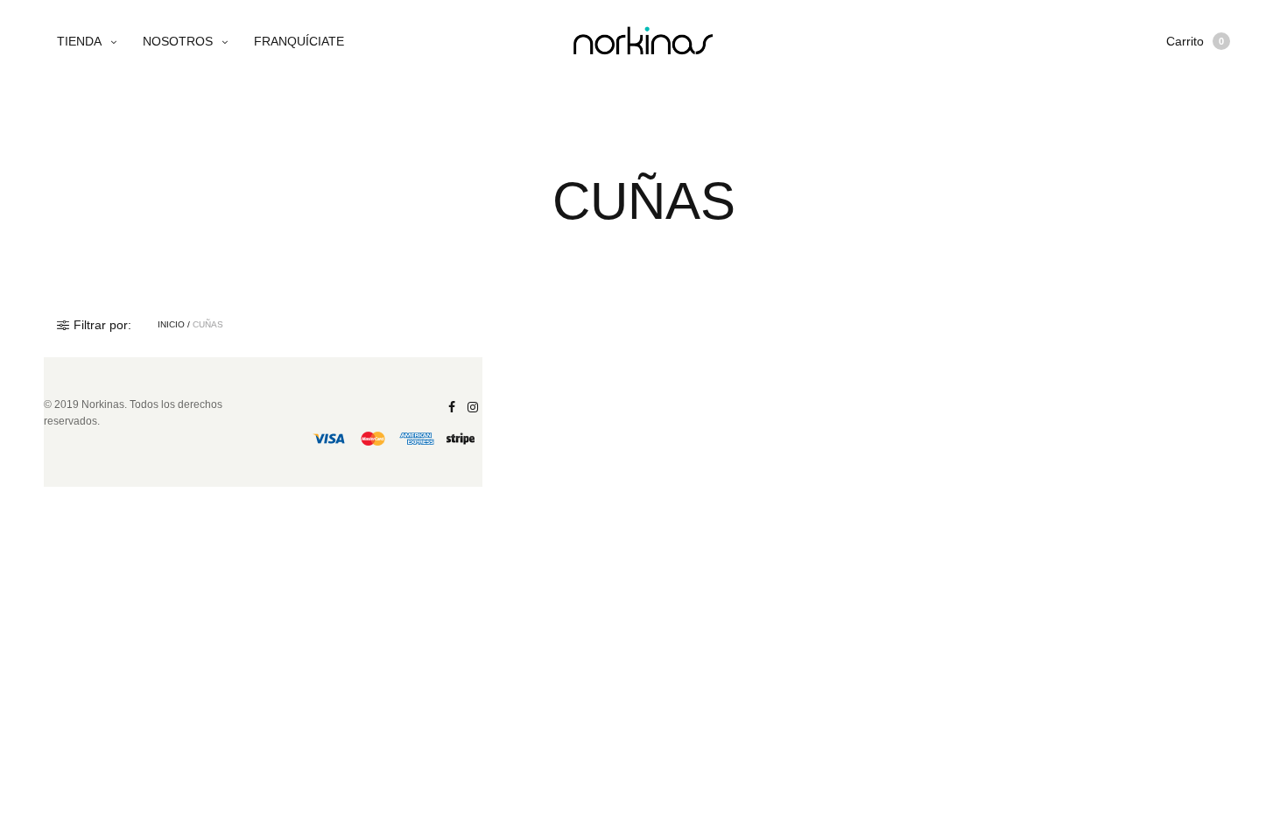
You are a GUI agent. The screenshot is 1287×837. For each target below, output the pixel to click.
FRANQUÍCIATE (299, 41)
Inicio (171, 324)
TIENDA (79, 41)
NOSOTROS (178, 41)
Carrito (1195, 41)
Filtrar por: (102, 325)
